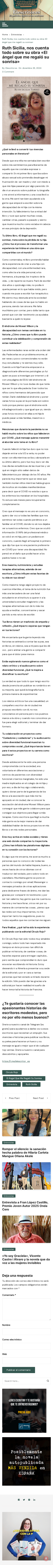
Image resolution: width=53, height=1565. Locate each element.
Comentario (9, 1295)
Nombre (6, 1325)
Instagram (29, 1500)
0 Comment (8, 71)
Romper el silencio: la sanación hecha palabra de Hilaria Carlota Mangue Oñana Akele (25, 1152)
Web (4, 1354)
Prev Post (14, 1098)
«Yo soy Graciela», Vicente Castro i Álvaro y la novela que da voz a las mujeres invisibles (26, 1259)
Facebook (19, 1500)
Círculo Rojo (12, 1072)
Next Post (38, 1098)
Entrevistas (9, 1142)
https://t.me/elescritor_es (16, 1061)
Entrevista (12, 1084)
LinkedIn (34, 1500)
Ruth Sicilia (31, 1084)
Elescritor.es (11, 68)
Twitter (24, 1500)
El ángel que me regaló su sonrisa (24, 1078)
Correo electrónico (12, 1339)
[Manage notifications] (46, 1558)
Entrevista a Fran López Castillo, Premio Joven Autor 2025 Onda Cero (25, 1206)
